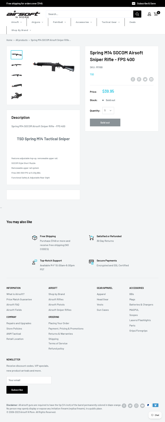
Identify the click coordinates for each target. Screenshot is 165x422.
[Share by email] (151, 79)
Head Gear (102, 299)
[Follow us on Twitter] (130, 405)
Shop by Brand (57, 293)
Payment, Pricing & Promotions (66, 328)
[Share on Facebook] (133, 79)
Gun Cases (103, 309)
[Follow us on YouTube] (142, 405)
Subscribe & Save (146, 3)
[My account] (149, 14)
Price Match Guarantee (19, 299)
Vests (100, 304)
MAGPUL (134, 309)
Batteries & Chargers (141, 304)
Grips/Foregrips (138, 330)
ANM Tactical (13, 333)
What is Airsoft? (15, 293)
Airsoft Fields (14, 309)
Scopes (133, 314)
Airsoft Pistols (57, 304)
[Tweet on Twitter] (145, 79)
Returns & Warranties (61, 333)
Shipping (53, 338)
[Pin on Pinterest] (139, 79)
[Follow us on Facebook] (124, 405)
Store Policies (14, 328)
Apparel (101, 293)
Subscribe (17, 389)
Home (9, 40)
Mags (132, 299)
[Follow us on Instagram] (136, 405)
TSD (92, 74)
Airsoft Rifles (56, 299)
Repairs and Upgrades (18, 323)
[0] (156, 14)
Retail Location (15, 338)
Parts (132, 325)
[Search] (137, 14)
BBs (131, 293)
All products (22, 40)
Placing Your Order (59, 323)
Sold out (105, 122)
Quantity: (95, 110)
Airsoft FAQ (12, 304)
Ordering (54, 317)
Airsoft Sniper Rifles (60, 309)
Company (11, 317)
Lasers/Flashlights (140, 320)
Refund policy (56, 348)
